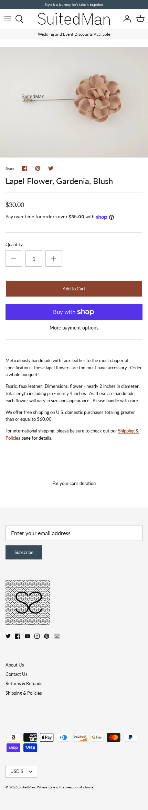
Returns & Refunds (24, 683)
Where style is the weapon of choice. (65, 787)
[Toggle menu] (7, 18)
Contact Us (17, 674)
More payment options (74, 328)
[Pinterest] (46, 636)
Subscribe (23, 552)
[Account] (125, 18)
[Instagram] (37, 636)
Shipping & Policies (24, 693)
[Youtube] (27, 636)
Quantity (14, 244)
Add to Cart (74, 288)
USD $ (16, 771)
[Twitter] (8, 636)
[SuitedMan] (74, 18)
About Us (15, 665)
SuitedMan (27, 787)
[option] (74, 102)
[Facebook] (17, 636)
